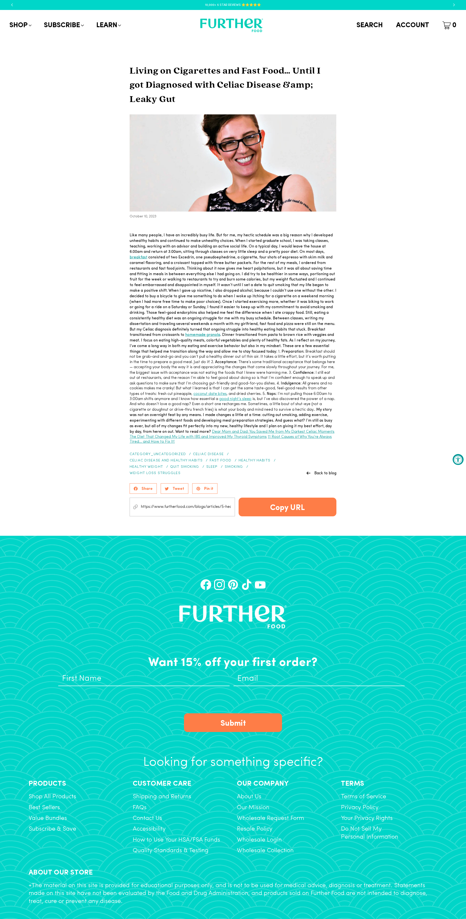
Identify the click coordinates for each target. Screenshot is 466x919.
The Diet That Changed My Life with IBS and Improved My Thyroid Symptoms (198, 437)
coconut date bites (210, 394)
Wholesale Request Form (270, 818)
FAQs (140, 808)
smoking (234, 467)
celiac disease (208, 454)
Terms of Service (363, 797)
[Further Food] (231, 25)
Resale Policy (255, 829)
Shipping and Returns (162, 797)
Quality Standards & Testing (170, 851)
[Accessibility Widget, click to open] (458, 459)
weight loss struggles (155, 473)
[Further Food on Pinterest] (233, 584)
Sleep (212, 467)
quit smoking (184, 467)
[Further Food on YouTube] (260, 584)
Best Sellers (44, 808)
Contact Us (147, 818)
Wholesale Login (259, 840)
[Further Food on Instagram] (219, 584)
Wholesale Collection (265, 851)
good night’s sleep (235, 399)
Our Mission (253, 808)
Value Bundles (48, 818)
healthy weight (146, 467)
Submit (233, 722)
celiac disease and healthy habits (166, 460)
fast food (220, 460)
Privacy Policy (360, 808)
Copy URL (287, 506)
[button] (20, 25)
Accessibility (149, 829)
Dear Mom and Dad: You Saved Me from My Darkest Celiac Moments (273, 432)
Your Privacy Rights (367, 818)
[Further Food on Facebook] (206, 584)
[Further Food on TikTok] (246, 584)
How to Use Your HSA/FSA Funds (176, 840)
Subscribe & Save (52, 829)
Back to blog (325, 472)
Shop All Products (52, 797)
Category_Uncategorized (158, 454)
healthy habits (255, 460)
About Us (249, 797)
